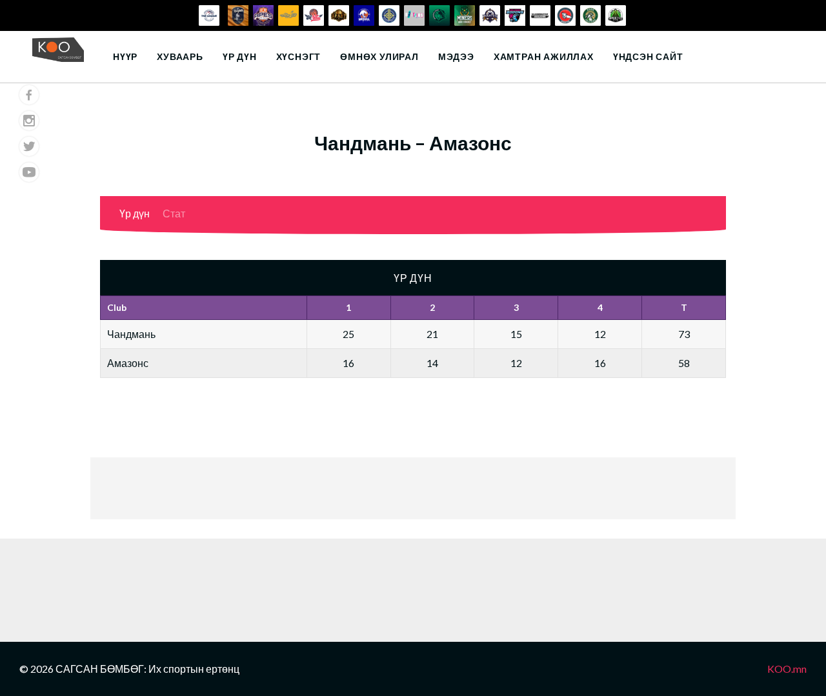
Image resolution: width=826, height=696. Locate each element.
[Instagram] (29, 120)
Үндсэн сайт (648, 56)
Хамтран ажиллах (544, 56)
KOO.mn (787, 668)
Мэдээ (456, 56)
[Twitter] (29, 146)
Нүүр (125, 56)
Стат (174, 213)
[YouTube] (29, 172)
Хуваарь (180, 56)
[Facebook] (29, 94)
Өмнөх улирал (379, 56)
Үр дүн (240, 56)
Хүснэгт (298, 56)
